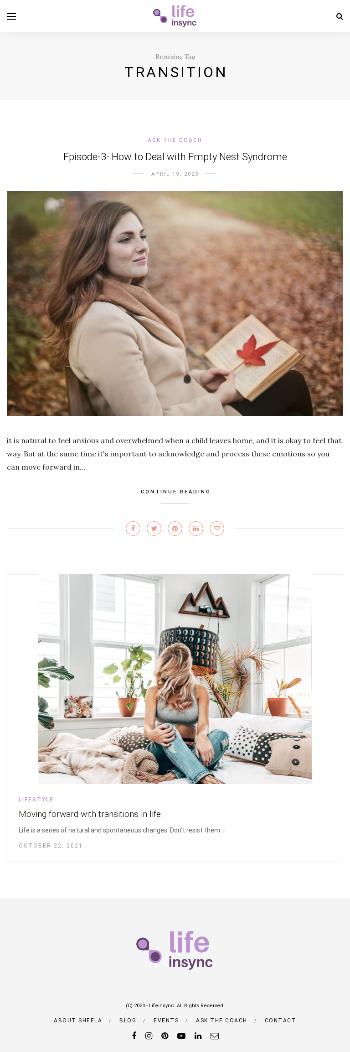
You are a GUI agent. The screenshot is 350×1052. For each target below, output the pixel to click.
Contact (281, 1020)
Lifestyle (36, 799)
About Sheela (78, 1020)
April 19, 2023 (175, 174)
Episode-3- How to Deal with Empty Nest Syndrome (175, 156)
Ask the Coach (175, 140)
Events (166, 1020)
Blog (127, 1020)
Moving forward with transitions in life (90, 814)
